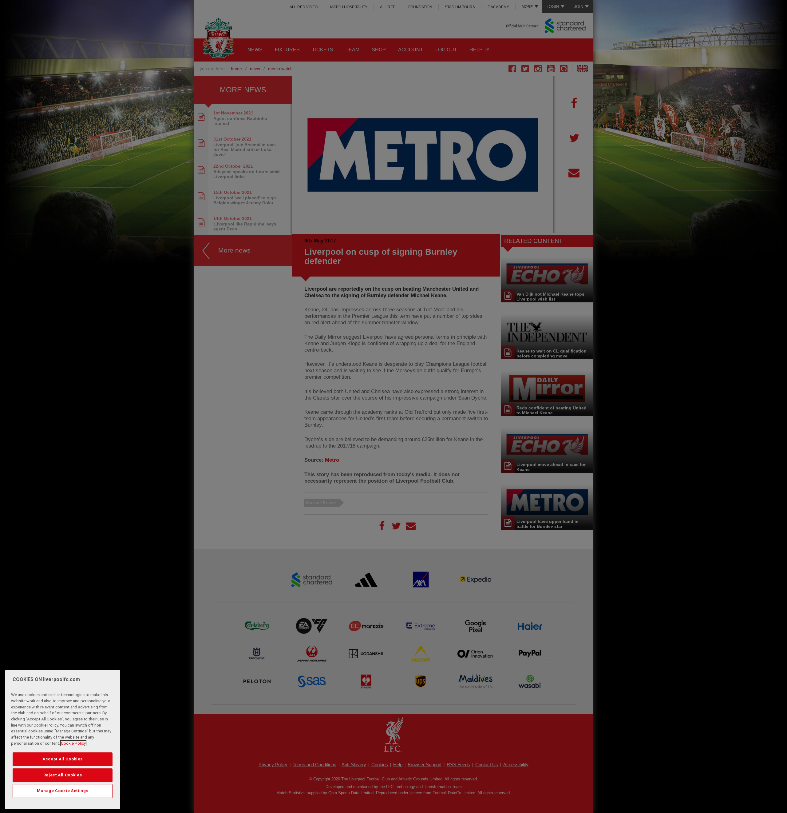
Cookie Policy (73, 743)
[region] (62, 739)
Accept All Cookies (62, 759)
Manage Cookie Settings (62, 790)
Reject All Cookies (62, 775)
